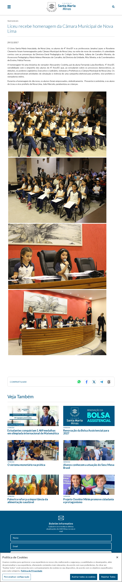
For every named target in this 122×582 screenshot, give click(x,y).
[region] (61, 567)
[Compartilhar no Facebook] (86, 381)
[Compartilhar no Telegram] (101, 381)
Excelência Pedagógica (15, 425)
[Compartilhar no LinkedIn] (108, 381)
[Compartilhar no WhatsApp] (79, 381)
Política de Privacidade (31, 571)
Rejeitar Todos (108, 577)
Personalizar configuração (16, 577)
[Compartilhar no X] (94, 381)
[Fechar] (117, 557)
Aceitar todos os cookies (84, 577)
